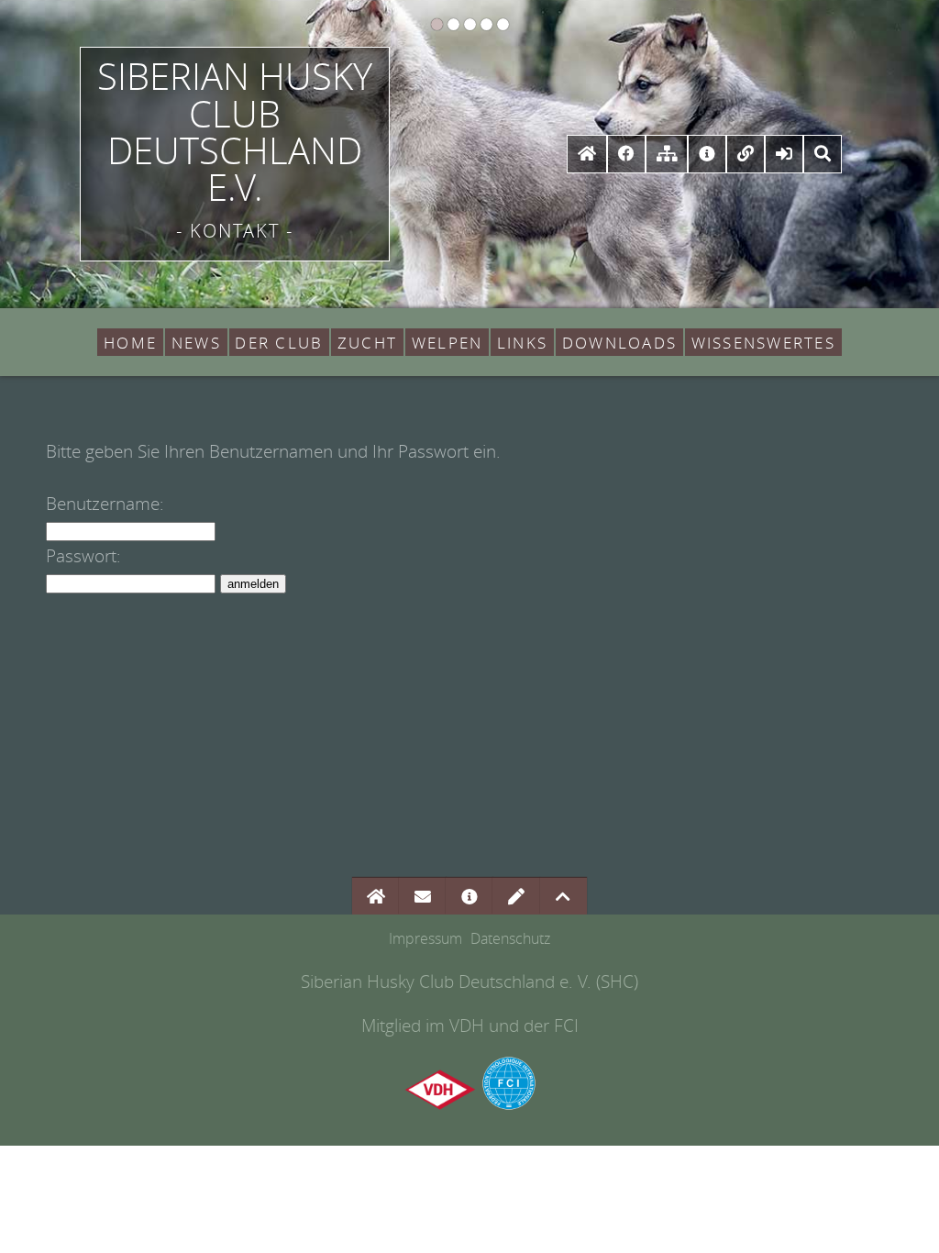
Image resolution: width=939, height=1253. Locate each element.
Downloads (619, 342)
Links (522, 342)
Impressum (425, 938)
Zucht (367, 342)
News (196, 342)
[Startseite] (376, 895)
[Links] (746, 152)
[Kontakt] (423, 895)
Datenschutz (510, 938)
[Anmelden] (784, 152)
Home (130, 342)
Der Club (279, 342)
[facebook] (626, 152)
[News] (707, 152)
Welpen (447, 342)
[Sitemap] (666, 152)
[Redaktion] (516, 895)
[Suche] (823, 152)
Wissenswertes (763, 342)
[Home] (586, 152)
